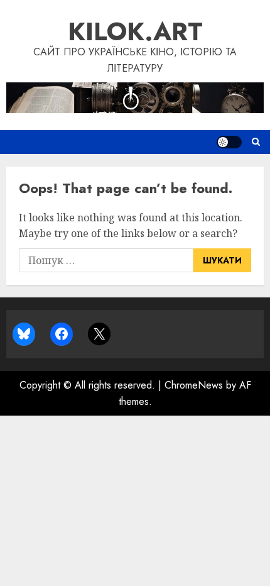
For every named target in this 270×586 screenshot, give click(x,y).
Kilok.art (135, 31)
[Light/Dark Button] (229, 142)
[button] (256, 142)
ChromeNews (194, 385)
